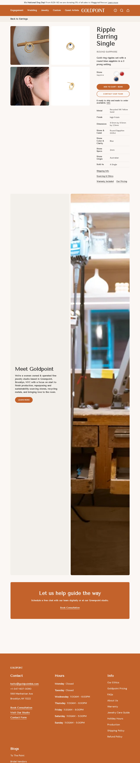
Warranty (112, 706)
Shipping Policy (115, 730)
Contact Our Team (113, 94)
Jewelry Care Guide (118, 712)
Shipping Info (103, 171)
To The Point (17, 755)
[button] (16, 10)
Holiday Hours (115, 718)
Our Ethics (113, 682)
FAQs (110, 694)
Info (108, 103)
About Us (112, 700)
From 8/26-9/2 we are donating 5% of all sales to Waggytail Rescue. (63, 2)
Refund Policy (114, 736)
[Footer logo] (16, 668)
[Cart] (128, 10)
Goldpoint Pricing (117, 688)
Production (113, 724)
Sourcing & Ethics (105, 176)
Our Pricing (121, 181)
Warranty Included (105, 181)
